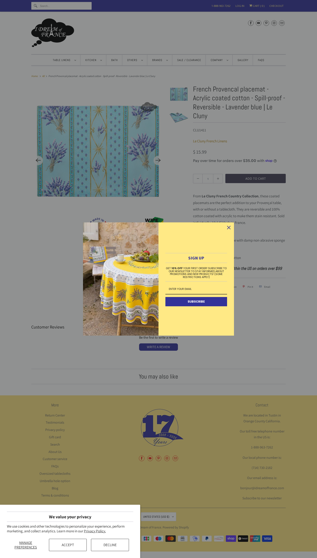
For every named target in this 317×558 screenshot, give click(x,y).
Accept (68, 544)
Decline (110, 544)
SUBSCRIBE (196, 301)
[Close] (229, 227)
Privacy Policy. (95, 531)
